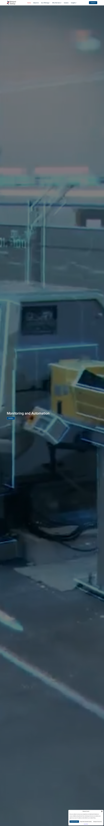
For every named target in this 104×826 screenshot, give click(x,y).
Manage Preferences (97, 821)
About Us (36, 3)
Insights (73, 3)
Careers (66, 3)
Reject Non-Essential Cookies (86, 821)
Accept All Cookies (74, 821)
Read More (10, 418)
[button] (101, 811)
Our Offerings (45, 3)
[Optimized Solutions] (11, 2)
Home (29, 3)
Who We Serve (56, 3)
